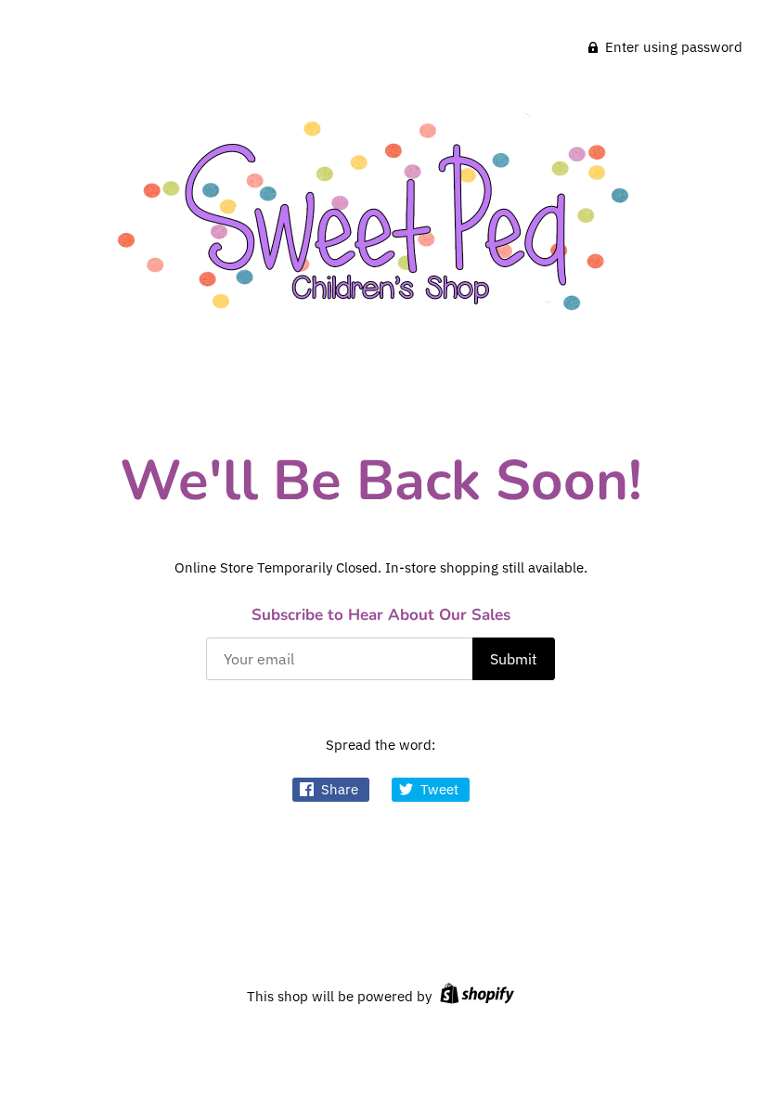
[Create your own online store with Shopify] (474, 996)
